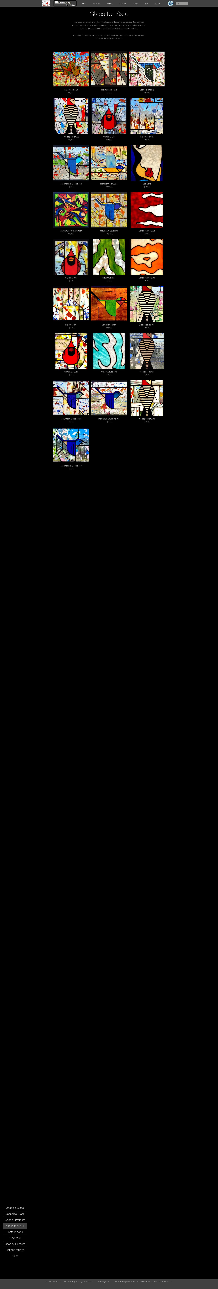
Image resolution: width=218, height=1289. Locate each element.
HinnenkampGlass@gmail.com (132, 35)
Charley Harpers (15, 1244)
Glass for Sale (15, 1225)
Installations (15, 1231)
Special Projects (15, 1219)
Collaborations (15, 1250)
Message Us (103, 1281)
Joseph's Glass (15, 1213)
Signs (15, 1256)
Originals (15, 1238)
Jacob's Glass (15, 1207)
